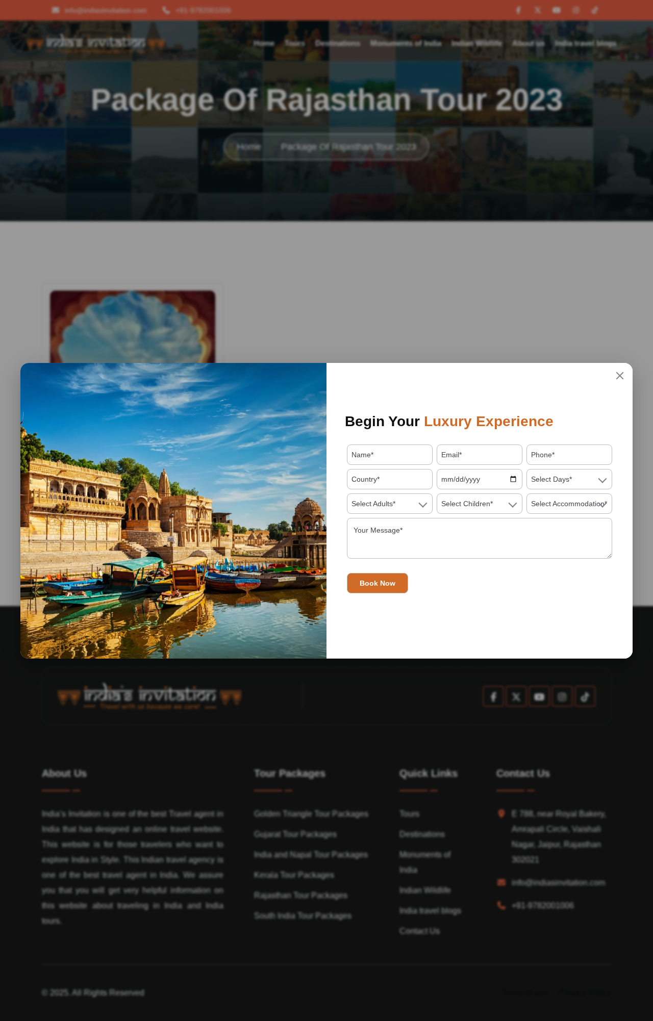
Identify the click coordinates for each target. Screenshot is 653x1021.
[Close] (619, 375)
